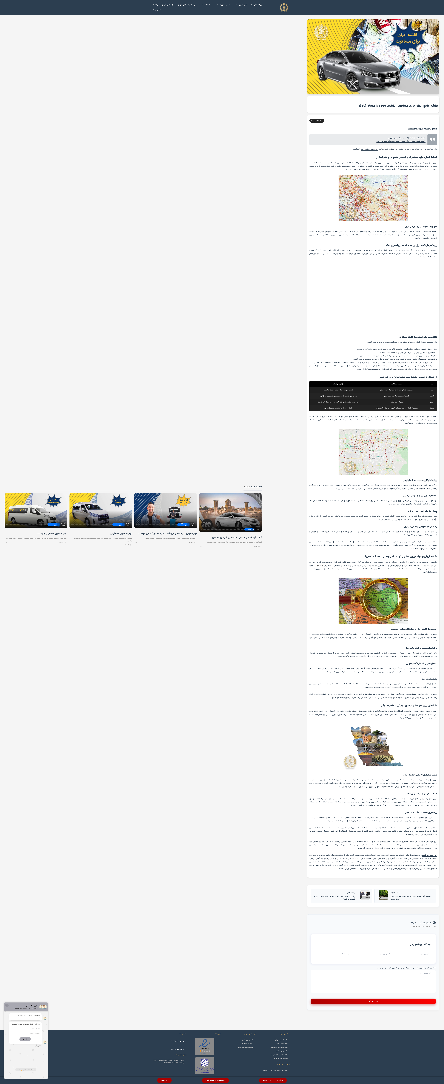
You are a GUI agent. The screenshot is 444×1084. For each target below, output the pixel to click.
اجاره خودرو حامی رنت (369, 149)
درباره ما (156, 5)
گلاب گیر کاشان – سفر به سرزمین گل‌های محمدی (237, 537)
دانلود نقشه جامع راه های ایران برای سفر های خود (406, 138)
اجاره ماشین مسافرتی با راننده (52, 533)
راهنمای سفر (248, 529)
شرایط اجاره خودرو (168, 5)
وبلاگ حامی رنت (256, 5)
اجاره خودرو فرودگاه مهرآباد (279, 1055)
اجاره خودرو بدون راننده (281, 1058)
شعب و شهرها (225, 5)
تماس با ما (157, 10)
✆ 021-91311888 (177, 1041)
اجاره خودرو (243, 5)
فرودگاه (207, 5)
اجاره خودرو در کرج (282, 1044)
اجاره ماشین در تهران (281, 1040)
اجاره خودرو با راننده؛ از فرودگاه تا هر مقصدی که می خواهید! (167, 533)
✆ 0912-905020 (177, 1049)
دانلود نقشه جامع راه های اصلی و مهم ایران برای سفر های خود (401, 141)
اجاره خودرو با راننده (429, 855)
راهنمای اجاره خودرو (183, 524)
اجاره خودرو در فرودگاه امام (279, 1047)
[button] (240, 4)
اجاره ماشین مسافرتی (121, 533)
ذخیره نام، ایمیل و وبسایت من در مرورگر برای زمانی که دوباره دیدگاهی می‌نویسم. (405, 968)
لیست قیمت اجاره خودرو (186, 5)
